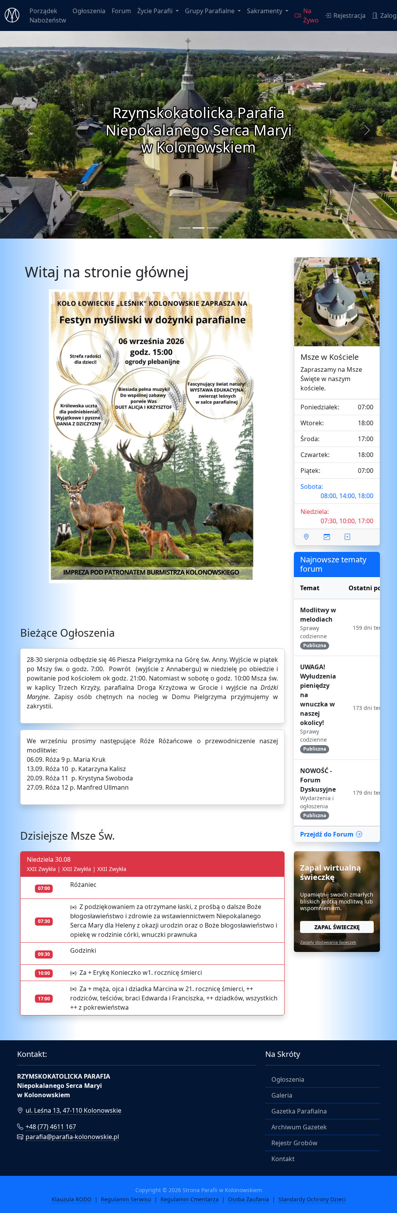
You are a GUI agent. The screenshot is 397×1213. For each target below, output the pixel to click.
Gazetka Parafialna (299, 1111)
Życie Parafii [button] (155, 11)
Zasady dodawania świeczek (328, 942)
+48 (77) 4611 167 (51, 1126)
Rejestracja (349, 15)
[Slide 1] (184, 227)
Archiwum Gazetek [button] (299, 1127)
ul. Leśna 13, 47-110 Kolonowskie (73, 1110)
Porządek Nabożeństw (47, 15)
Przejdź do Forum (327, 834)
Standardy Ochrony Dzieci (312, 1199)
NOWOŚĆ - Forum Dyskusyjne (318, 780)
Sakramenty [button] (265, 11)
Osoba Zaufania (248, 1199)
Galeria (281, 1095)
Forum (121, 11)
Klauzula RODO (71, 1199)
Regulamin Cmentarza (190, 1199)
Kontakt (283, 1159)
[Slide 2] (198, 227)
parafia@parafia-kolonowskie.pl (72, 1136)
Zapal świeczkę (337, 927)
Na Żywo (311, 15)
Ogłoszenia (88, 11)
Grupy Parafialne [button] (210, 11)
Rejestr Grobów (294, 1143)
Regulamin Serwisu (126, 1199)
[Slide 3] (212, 227)
